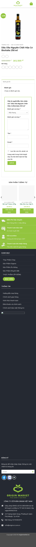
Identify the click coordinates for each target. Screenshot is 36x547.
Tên (9, 133)
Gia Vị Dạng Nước (17, 44)
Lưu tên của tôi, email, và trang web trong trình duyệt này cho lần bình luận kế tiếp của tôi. (17, 155)
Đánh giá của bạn (14, 109)
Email (9, 142)
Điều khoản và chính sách (12, 304)
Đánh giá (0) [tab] (6, 81)
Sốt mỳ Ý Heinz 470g (9, 204)
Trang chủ (5, 44)
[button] (4, 3)
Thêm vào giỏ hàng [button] (9, 211)
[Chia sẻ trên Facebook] (6, 67)
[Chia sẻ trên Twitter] (10, 67)
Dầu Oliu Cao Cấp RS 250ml (27, 204)
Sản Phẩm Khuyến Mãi (11, 271)
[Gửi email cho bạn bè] (13, 67)
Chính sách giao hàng (10, 297)
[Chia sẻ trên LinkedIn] (20, 67)
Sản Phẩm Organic (9, 263)
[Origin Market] (18, 4)
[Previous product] (6, 56)
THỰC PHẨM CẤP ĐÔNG (12, 274)
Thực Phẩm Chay (9, 260)
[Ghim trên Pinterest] (17, 67)
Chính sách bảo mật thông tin (13, 308)
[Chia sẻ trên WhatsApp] (3, 67)
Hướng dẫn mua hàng (10, 293)
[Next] (34, 201)
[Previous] (1, 201)
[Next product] (3, 56)
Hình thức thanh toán (10, 300)
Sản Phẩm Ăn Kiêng (10, 267)
